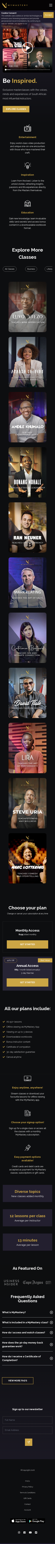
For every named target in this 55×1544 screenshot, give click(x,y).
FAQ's (27, 1481)
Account (27, 1510)
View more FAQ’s (17, 1380)
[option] (20, 1283)
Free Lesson (27, 290)
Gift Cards (27, 1498)
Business (31, 269)
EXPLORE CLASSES (16, 109)
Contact (27, 1504)
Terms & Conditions (27, 1493)
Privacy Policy (6, 26)
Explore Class (28, 297)
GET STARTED (27, 944)
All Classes (9, 269)
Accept (48, 15)
